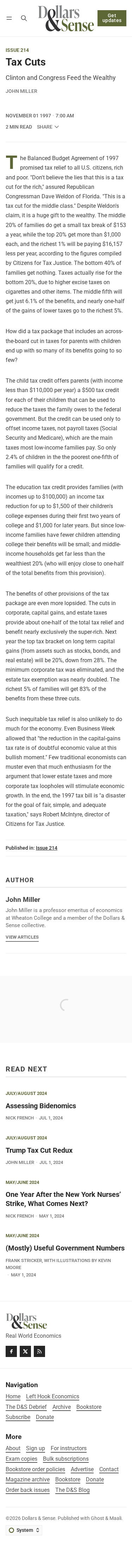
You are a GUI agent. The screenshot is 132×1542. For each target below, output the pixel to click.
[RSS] (39, 1351)
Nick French (20, 1117)
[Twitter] (25, 1351)
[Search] (24, 18)
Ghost (97, 1518)
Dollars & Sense (38, 1518)
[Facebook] (11, 1351)
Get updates (112, 18)
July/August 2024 (26, 1093)
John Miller (21, 91)
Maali (115, 1518)
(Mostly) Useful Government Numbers (65, 1248)
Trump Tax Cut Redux (39, 1150)
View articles (22, 937)
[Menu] (10, 18)
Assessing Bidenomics (41, 1106)
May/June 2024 (22, 1182)
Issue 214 (17, 50)
